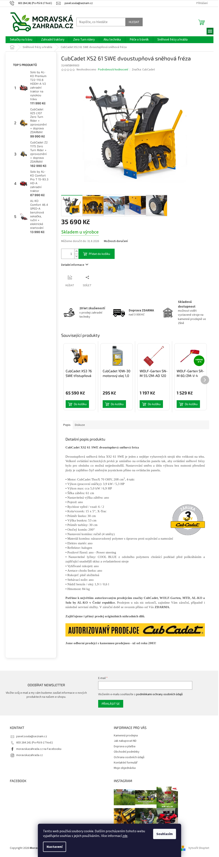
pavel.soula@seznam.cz (31, 736)
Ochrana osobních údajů (129, 757)
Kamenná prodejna (126, 735)
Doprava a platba (124, 746)
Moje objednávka (125, 768)
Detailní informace (72, 265)
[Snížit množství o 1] (76, 256)
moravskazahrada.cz (29, 755)
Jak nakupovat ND (125, 741)
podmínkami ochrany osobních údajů (159, 694)
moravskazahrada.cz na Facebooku (38, 749)
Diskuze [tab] (80, 425)
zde (124, 836)
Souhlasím (164, 834)
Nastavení (54, 846)
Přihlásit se (111, 703)
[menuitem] (21, 39)
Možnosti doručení (116, 241)
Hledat (134, 22)
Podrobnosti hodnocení (113, 70)
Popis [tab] (67, 425)
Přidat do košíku (99, 253)
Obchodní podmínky (126, 752)
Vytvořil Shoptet (198, 848)
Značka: (143, 69)
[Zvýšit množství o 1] (76, 251)
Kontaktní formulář (126, 763)
